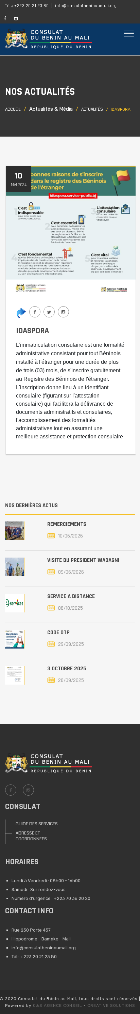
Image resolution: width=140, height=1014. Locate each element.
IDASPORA (32, 331)
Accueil (13, 109)
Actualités (92, 109)
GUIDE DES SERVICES (37, 824)
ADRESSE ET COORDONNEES (31, 836)
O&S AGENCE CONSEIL (57, 1005)
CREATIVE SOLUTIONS (111, 1005)
